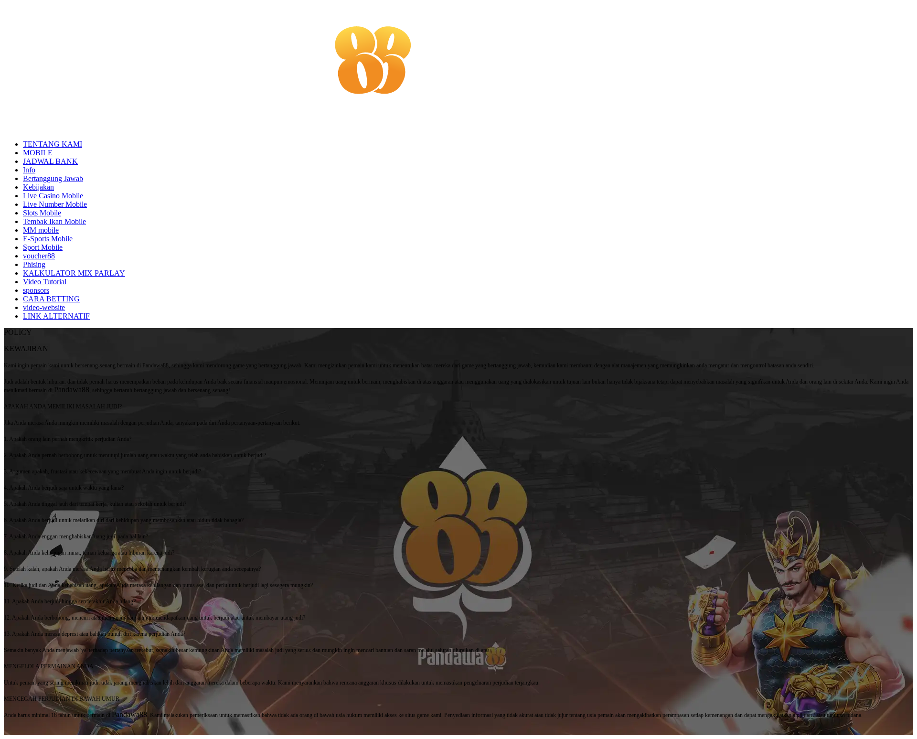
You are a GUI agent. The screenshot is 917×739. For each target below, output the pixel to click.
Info (29, 170)
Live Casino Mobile (53, 196)
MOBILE (38, 153)
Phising (34, 264)
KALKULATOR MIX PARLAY (74, 273)
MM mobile (41, 230)
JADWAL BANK (50, 161)
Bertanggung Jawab (53, 178)
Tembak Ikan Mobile (54, 221)
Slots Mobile (42, 213)
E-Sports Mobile (48, 239)
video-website (44, 307)
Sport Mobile (43, 247)
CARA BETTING (51, 299)
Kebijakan (38, 187)
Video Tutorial (44, 282)
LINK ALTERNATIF (56, 316)
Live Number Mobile (55, 204)
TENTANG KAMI (52, 144)
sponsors (36, 290)
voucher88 (39, 256)
